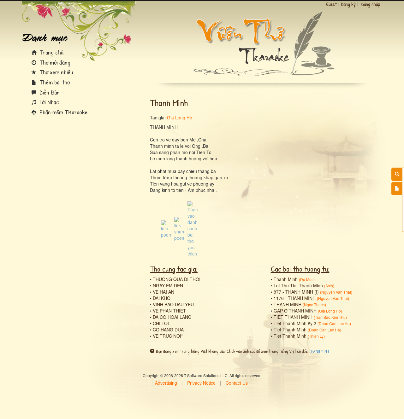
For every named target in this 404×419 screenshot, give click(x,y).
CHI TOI (161, 323)
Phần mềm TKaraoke (62, 112)
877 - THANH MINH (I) (296, 292)
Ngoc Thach (314, 304)
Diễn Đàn (49, 92)
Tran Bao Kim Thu (330, 317)
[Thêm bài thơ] (396, 188)
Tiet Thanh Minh (290, 329)
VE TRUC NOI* (168, 336)
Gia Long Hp (179, 117)
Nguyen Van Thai (336, 292)
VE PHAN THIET (169, 310)
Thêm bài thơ (54, 82)
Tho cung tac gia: (174, 269)
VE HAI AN (163, 292)
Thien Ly (316, 336)
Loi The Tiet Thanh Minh (298, 285)
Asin (329, 285)
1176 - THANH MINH (295, 298)
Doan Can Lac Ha (334, 323)
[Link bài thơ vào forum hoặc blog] (179, 228)
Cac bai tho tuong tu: (300, 269)
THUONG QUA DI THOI (176, 279)
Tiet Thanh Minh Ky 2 (295, 323)
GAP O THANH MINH (295, 310)
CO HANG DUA (168, 329)
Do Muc (306, 279)
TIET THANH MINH (293, 317)
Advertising (166, 383)
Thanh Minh (286, 279)
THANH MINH (287, 304)
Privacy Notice (201, 383)
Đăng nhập (370, 4)
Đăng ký (348, 4)
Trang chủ (50, 52)
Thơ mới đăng (54, 62)
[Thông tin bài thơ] (166, 228)
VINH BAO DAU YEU (173, 304)
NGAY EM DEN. (168, 285)
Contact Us (237, 383)
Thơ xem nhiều (55, 72)
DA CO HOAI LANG (172, 317)
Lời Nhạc (48, 102)
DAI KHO (161, 298)
